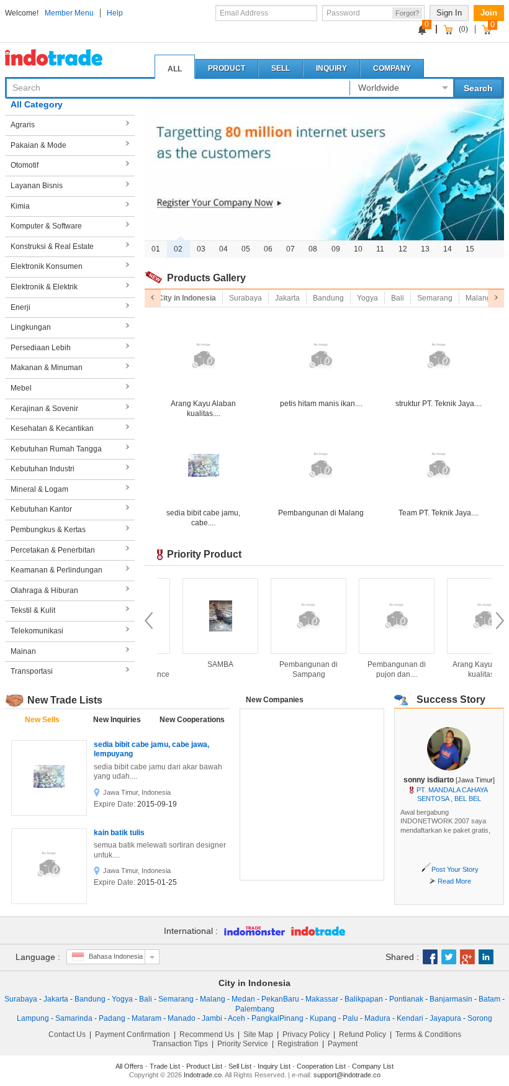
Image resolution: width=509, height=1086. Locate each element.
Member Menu (69, 13)
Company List (373, 1066)
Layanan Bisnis (37, 185)
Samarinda (73, 1018)
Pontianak (406, 999)
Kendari (410, 1018)
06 (268, 249)
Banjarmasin (451, 999)
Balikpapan (364, 999)
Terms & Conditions (428, 1034)
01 (155, 249)
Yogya (122, 999)
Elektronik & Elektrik (44, 287)
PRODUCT (226, 68)
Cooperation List (321, 1066)
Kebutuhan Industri (42, 468)
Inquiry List (274, 1066)
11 (380, 249)
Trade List (165, 1066)
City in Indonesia (254, 983)
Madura (377, 1018)
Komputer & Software (46, 226)
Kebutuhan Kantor (41, 509)
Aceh (236, 1018)
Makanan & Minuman (47, 367)
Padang (112, 1018)
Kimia (20, 206)
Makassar (321, 999)
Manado (182, 1018)
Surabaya (20, 999)
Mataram (146, 1018)
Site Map (258, 1034)
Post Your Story (455, 869)
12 (403, 249)
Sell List (239, 1066)
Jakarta (55, 999)
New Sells (42, 719)
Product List (204, 1066)
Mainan (23, 651)
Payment (343, 1043)
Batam (489, 999)
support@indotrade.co (347, 1075)
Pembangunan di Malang (321, 513)
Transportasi (32, 671)
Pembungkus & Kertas (48, 529)
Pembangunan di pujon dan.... (361, 669)
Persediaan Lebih (41, 347)
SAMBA (185, 664)
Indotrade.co (203, 1075)
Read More (454, 881)
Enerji (20, 307)
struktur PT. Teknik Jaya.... (438, 403)
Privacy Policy (306, 1034)
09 (335, 249)
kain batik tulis (119, 832)
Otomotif (24, 165)
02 (178, 249)
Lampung (33, 1018)
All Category (37, 104)
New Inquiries (117, 719)
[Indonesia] (315, 931)
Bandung (90, 999)
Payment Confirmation (132, 1034)
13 (425, 249)
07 (290, 249)
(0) (463, 29)
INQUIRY (331, 68)
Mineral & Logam (39, 489)
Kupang (323, 1018)
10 (358, 249)
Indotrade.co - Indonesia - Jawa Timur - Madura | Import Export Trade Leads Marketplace (67, 57)
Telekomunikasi (37, 631)
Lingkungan (31, 327)
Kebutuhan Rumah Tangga (56, 449)
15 (470, 249)
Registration (297, 1043)
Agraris (23, 124)
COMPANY (392, 68)
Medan (243, 999)
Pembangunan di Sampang (273, 669)
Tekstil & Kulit (33, 610)
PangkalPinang (277, 1018)
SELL (280, 68)
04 (223, 249)
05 (245, 249)
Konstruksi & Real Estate (52, 246)
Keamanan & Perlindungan (56, 570)
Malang (212, 999)
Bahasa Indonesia (116, 956)
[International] (251, 931)
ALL (175, 69)
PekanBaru (280, 999)
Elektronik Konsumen (47, 266)
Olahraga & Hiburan (44, 590)
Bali (145, 999)
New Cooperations (192, 719)
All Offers (129, 1066)
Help (115, 13)
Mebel (21, 388)
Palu (350, 1018)
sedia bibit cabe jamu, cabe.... (203, 518)
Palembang (254, 1009)
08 (313, 249)
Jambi (212, 1018)
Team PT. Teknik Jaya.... (439, 513)
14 (447, 249)
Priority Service (242, 1043)
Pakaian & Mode (38, 145)
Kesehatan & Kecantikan (52, 428)
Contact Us (67, 1034)
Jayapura (445, 1018)
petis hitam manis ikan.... (321, 403)
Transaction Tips (180, 1043)
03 (201, 249)
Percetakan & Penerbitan (53, 550)
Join (488, 12)
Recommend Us (206, 1034)
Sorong (479, 1018)
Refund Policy (362, 1034)
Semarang (176, 999)
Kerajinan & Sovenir (44, 408)
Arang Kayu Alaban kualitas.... (203, 408)
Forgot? (407, 13)
